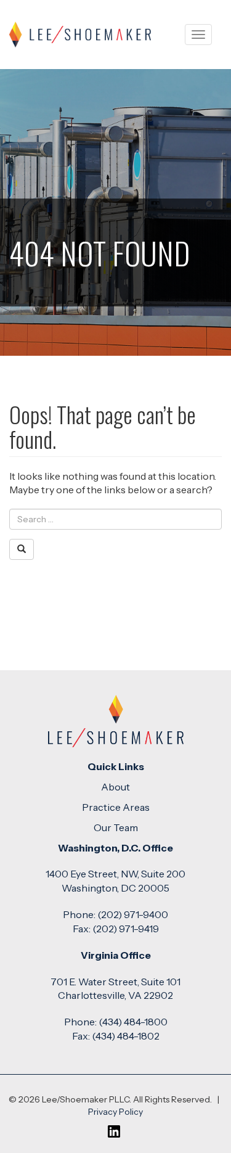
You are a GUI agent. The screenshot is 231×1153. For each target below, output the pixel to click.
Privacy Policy (115, 1111)
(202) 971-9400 (132, 914)
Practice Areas (116, 807)
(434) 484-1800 (133, 1022)
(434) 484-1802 (126, 1036)
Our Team (116, 827)
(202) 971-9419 (125, 928)
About (115, 787)
